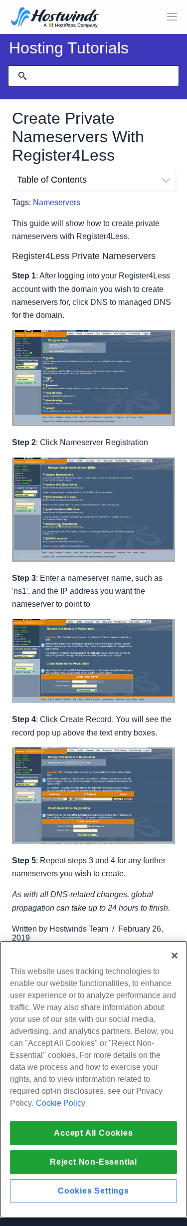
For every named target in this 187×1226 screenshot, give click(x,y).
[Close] (175, 956)
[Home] (55, 18)
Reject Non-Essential (93, 1162)
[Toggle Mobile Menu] (172, 17)
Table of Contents (52, 180)
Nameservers (56, 202)
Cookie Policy (60, 1103)
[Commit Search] (22, 76)
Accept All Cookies (93, 1133)
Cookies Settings (93, 1191)
